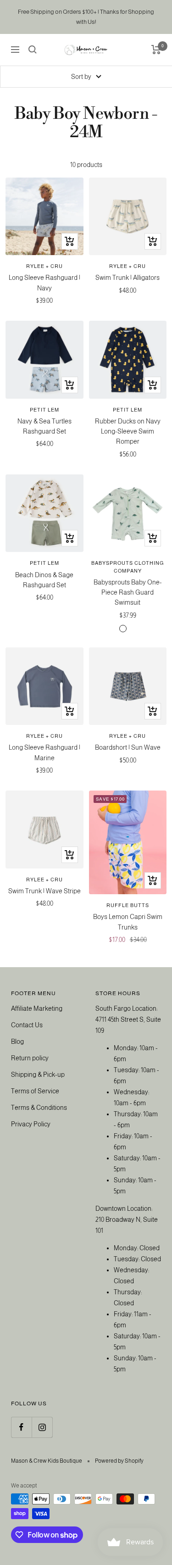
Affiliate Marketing (36, 1008)
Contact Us (27, 1025)
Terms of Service (35, 1091)
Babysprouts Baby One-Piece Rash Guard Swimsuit (128, 593)
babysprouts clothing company (127, 566)
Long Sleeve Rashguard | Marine (44, 752)
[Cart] (156, 49)
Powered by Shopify (119, 1461)
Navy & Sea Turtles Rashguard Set (44, 426)
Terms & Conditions (39, 1107)
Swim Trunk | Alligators (127, 277)
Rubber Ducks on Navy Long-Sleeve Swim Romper (128, 432)
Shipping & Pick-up (38, 1074)
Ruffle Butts (127, 905)
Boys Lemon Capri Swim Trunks (127, 921)
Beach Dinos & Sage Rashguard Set (44, 580)
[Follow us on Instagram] (42, 1427)
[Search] (32, 49)
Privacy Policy (30, 1124)
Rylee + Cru (44, 266)
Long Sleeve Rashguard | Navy (44, 282)
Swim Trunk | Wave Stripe (44, 891)
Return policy (30, 1058)
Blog (17, 1041)
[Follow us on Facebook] (21, 1427)
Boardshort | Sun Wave (128, 747)
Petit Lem (44, 409)
